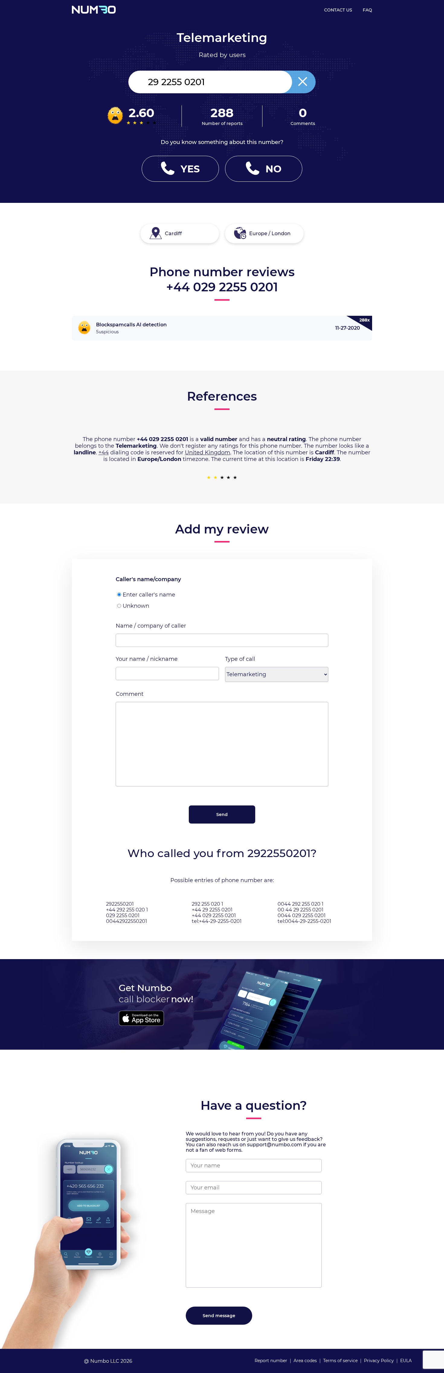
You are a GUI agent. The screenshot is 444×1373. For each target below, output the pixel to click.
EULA (406, 1360)
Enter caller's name (149, 594)
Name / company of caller (151, 625)
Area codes (305, 1360)
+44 (103, 452)
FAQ (367, 10)
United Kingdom (207, 452)
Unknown (136, 606)
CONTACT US (338, 10)
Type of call (240, 659)
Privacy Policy (379, 1360)
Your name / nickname (147, 659)
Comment (129, 694)
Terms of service (340, 1360)
